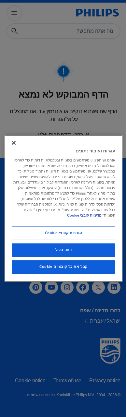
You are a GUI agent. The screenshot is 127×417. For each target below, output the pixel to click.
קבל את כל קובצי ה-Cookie (61, 267)
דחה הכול (61, 250)
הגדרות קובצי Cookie (61, 233)
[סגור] (12, 143)
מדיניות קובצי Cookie (66, 215)
